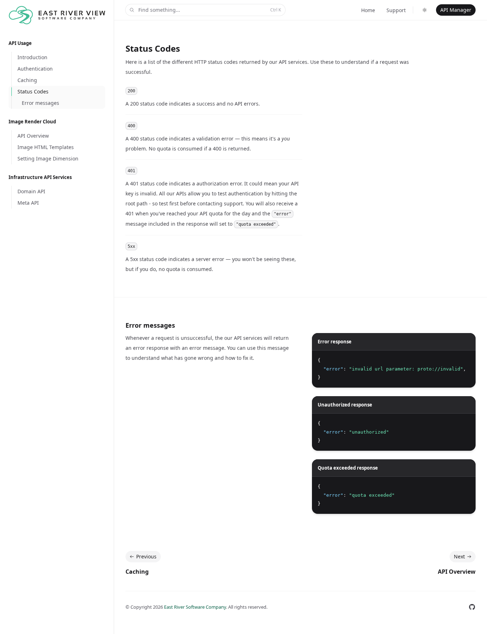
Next (459, 556)
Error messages (150, 325)
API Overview (457, 572)
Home (368, 10)
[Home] (57, 15)
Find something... (209, 9)
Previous (146, 556)
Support (396, 10)
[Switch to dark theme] (424, 10)
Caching (137, 572)
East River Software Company (195, 607)
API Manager (455, 9)
